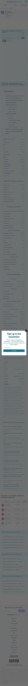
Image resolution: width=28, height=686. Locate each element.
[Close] (26, 330)
